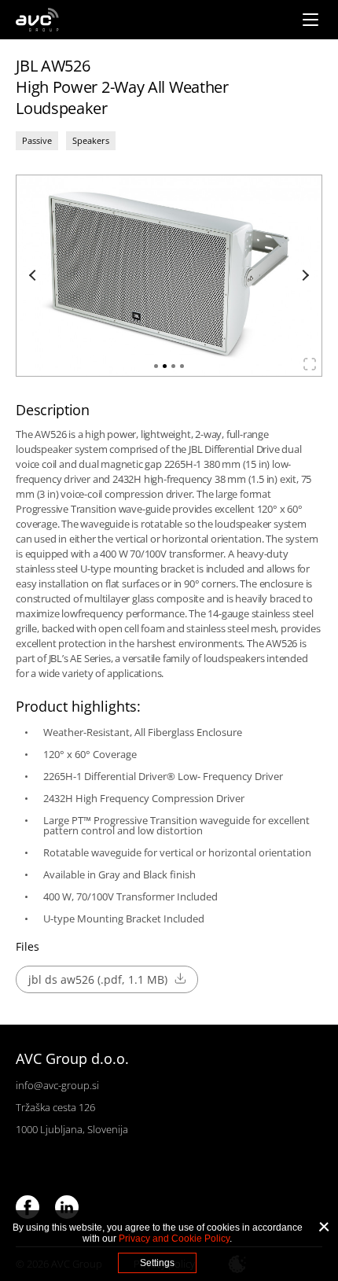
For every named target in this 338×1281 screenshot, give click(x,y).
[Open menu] (310, 19)
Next (303, 275)
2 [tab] (165, 366)
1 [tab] (156, 366)
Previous (34, 275)
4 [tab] (182, 366)
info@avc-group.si (57, 1085)
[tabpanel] (169, 275)
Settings (157, 1262)
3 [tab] (173, 366)
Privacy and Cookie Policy (174, 1238)
